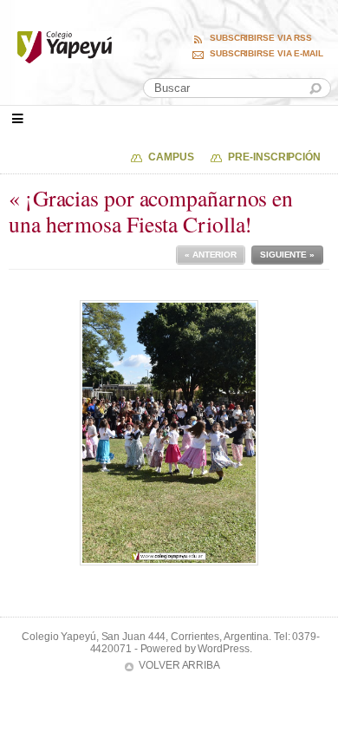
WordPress (223, 649)
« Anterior (211, 254)
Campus (170, 157)
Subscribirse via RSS (261, 38)
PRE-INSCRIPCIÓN (274, 157)
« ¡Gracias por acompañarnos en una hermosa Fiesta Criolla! (151, 211)
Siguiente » (287, 254)
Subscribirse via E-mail (266, 53)
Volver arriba (179, 665)
